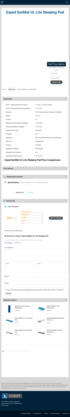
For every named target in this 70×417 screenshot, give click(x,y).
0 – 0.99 (30, 192)
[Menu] (2, 2)
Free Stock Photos (26, 413)
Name (7, 276)
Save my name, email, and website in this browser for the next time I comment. (35, 290)
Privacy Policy (37, 413)
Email (6, 283)
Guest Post (66, 413)
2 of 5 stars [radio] (15, 242)
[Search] (67, 2)
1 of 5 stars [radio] (14, 242)
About (46, 413)
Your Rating (8, 243)
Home (3, 89)
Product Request (55, 413)
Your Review (9, 247)
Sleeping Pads (12, 89)
